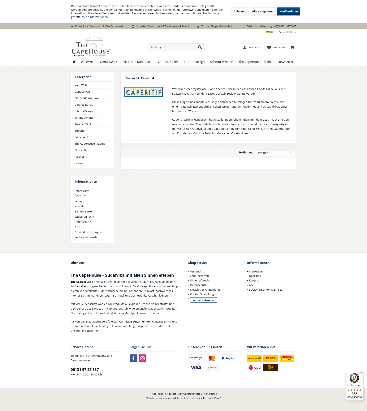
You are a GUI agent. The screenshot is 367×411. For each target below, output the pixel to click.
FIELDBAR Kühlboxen (88, 98)
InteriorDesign (84, 111)
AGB (77, 227)
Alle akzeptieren (263, 11)
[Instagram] (142, 358)
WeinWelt (81, 85)
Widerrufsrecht (84, 216)
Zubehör (80, 130)
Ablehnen (240, 11)
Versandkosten (209, 393)
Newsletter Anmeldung (205, 289)
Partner (79, 156)
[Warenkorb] (292, 47)
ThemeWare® (213, 398)
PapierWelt (82, 137)
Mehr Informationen (95, 17)
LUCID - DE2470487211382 (266, 289)
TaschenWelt (83, 124)
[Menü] (361, 373)
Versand (80, 201)
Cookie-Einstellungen (88, 232)
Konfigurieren (289, 11)
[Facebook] (133, 358)
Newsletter (82, 150)
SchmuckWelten (85, 117)
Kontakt (79, 206)
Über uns (81, 196)
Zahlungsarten (84, 211)
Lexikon (79, 163)
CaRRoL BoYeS (84, 104)
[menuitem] (286, 32)
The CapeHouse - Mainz (90, 143)
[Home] (74, 62)
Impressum (82, 191)
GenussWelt (82, 91)
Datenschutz (83, 222)
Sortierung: (246, 152)
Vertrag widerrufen (87, 237)
